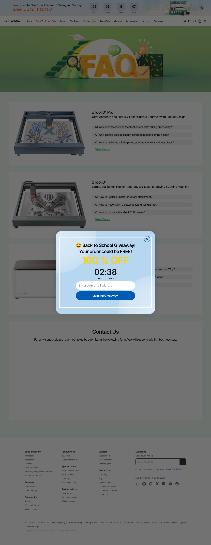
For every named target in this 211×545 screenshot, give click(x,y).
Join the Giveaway (105, 295)
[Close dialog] (147, 239)
